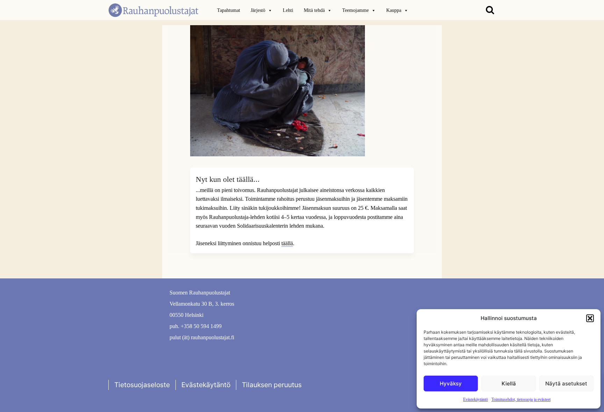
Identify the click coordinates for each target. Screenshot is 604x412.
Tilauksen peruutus (272, 385)
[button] (590, 318)
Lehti (288, 10)
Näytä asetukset (566, 383)
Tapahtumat (228, 10)
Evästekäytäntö (475, 399)
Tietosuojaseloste (142, 385)
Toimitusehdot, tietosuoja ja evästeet (521, 399)
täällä (287, 243)
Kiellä (509, 383)
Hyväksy (451, 383)
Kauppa (393, 10)
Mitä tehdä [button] (314, 10)
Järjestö (258, 10)
